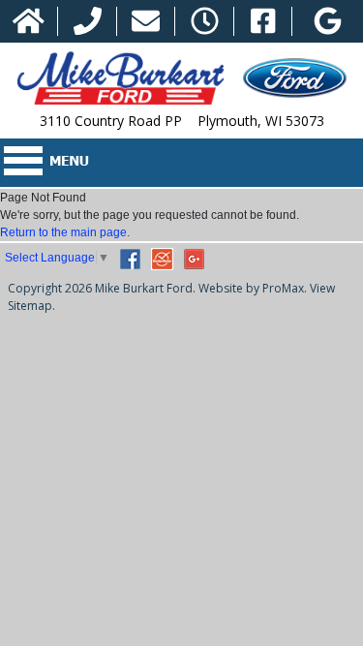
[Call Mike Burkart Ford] (88, 21)
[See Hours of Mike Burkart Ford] (205, 21)
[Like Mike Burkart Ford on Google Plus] (328, 21)
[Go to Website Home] (29, 21)
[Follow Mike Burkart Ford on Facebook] (263, 21)
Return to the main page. (65, 232)
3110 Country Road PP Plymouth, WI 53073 (182, 120)
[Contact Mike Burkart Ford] (146, 21)
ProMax (283, 288)
